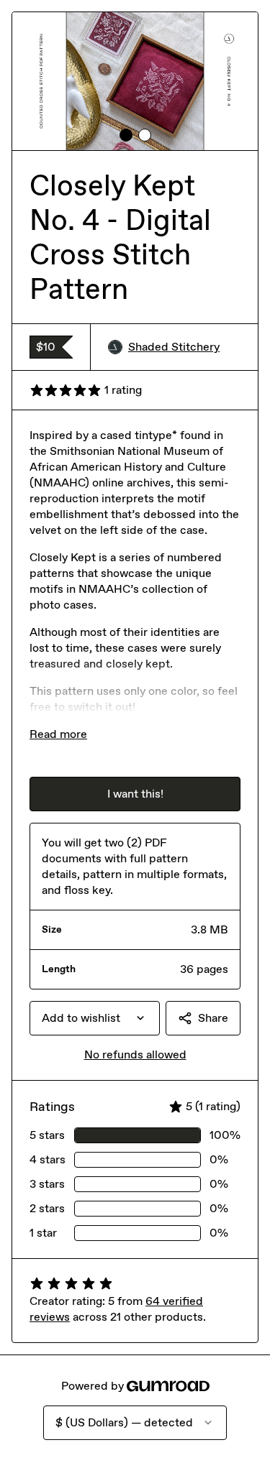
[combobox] (95, 1018)
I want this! (135, 793)
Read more (58, 734)
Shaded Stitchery (174, 347)
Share (213, 1018)
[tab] (126, 135)
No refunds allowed (135, 1054)
